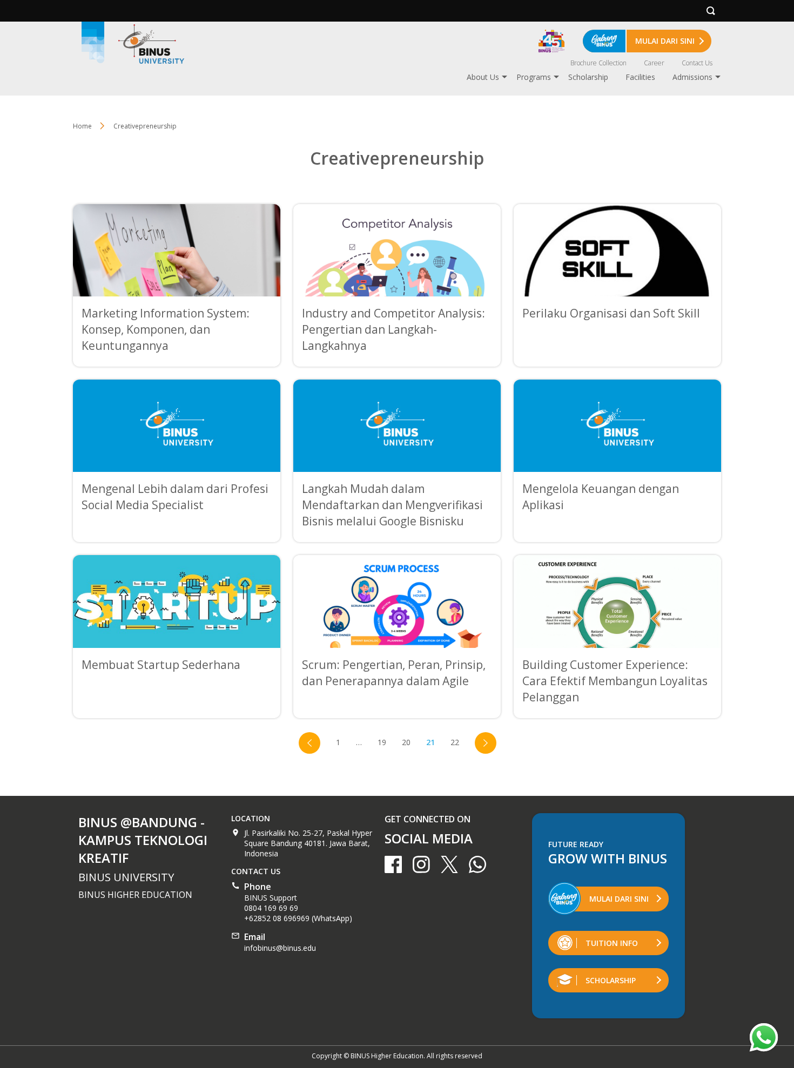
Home (82, 126)
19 (382, 742)
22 (454, 742)
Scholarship (588, 77)
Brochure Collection (598, 62)
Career (654, 62)
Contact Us (697, 62)
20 (406, 742)
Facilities (640, 77)
